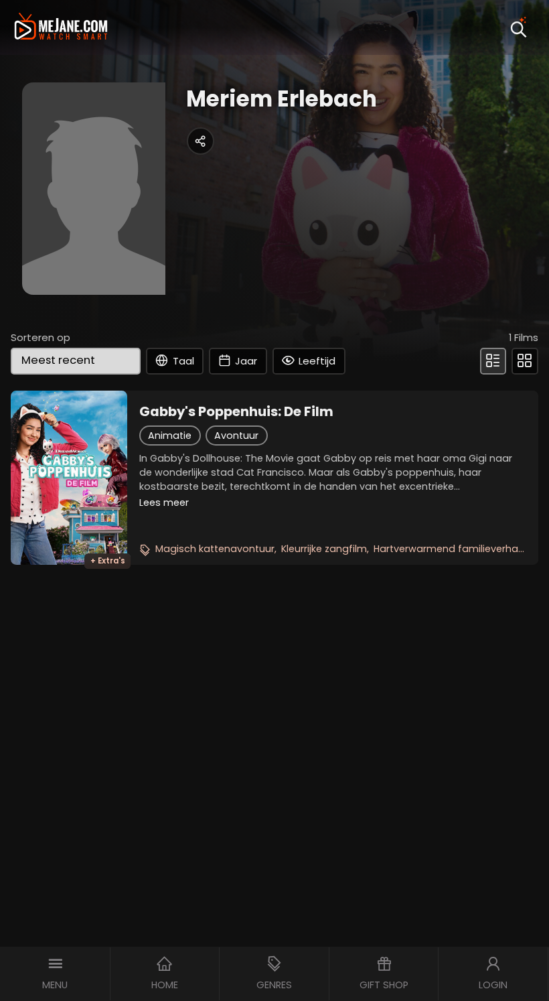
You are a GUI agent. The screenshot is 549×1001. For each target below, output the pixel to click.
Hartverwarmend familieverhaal (450, 548)
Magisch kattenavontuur (214, 548)
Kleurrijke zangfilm (324, 548)
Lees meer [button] (164, 502)
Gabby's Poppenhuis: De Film (236, 411)
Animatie (169, 435)
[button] (55, 973)
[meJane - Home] (61, 27)
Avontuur (236, 435)
